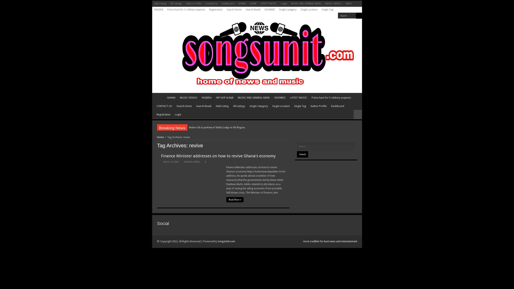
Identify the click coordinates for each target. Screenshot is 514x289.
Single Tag (327, 9)
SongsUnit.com (226, 241)
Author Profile (193, 3)
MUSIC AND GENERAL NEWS (306, 3)
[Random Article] (358, 114)
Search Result (253, 9)
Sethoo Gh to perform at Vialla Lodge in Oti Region (217, 127)
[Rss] (335, 15)
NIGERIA (158, 9)
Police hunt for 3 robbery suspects (186, 9)
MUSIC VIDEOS (333, 3)
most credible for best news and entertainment (330, 241)
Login (284, 3)
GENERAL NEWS (192, 162)
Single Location (309, 9)
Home (160, 137)
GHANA (242, 3)
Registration (216, 9)
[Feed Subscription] (288, 145)
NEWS (349, 3)
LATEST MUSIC (269, 3)
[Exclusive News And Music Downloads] (257, 53)
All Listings (176, 3)
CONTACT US (164, 106)
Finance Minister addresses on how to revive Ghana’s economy (218, 156)
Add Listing (160, 3)
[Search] (359, 16)
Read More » (235, 199)
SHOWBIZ (269, 9)
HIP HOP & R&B (225, 97)
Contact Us (211, 3)
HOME (253, 3)
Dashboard (228, 3)
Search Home (234, 9)
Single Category (288, 9)
